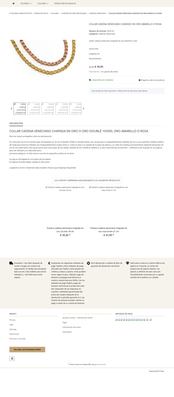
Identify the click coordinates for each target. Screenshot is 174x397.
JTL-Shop (161, 371)
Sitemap (12, 329)
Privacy (12, 320)
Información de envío (72, 327)
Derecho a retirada (17, 338)
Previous (11, 109)
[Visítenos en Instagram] (12, 358)
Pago (65, 322)
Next (83, 109)
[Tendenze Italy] (13, 3)
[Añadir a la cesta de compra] (11, 21)
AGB (11, 324)
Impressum (14, 334)
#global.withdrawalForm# (27, 349)
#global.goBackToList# (21, 13)
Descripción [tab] (16, 123)
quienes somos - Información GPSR (77, 318)
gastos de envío (111, 71)
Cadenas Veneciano (106, 34)
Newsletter (67, 332)
